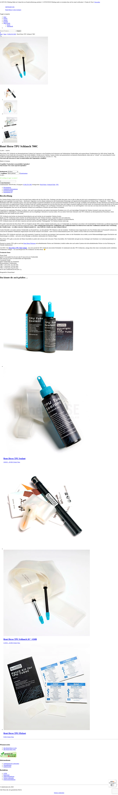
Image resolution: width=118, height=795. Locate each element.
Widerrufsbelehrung (8, 776)
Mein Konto (6, 23)
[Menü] (115, 780)
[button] (1, 36)
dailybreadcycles (9, 7)
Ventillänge (3, 173)
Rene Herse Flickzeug (29, 243)
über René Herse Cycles (10, 748)
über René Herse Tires (9, 749)
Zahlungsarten (7, 766)
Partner (5, 18)
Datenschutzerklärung (9, 779)
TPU (57, 184)
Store (4, 17)
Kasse (8, 24)
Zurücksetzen (23, 173)
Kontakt (5, 21)
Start (1, 34)
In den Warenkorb (5, 183)
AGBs (5, 773)
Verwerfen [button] (97, 2)
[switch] (112, 785)
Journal (5, 20)
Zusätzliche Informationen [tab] (10, 189)
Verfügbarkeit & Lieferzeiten (11, 763)
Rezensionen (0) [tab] (7, 192)
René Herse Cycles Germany (13, 10)
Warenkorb (10, 26)
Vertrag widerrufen (8, 778)
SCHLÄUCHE (11, 34)
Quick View (16, 462)
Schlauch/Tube (51, 184)
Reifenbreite (3, 171)
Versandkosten (7, 765)
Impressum (6, 775)
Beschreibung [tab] (7, 187)
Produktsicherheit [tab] (8, 190)
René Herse (43, 184)
